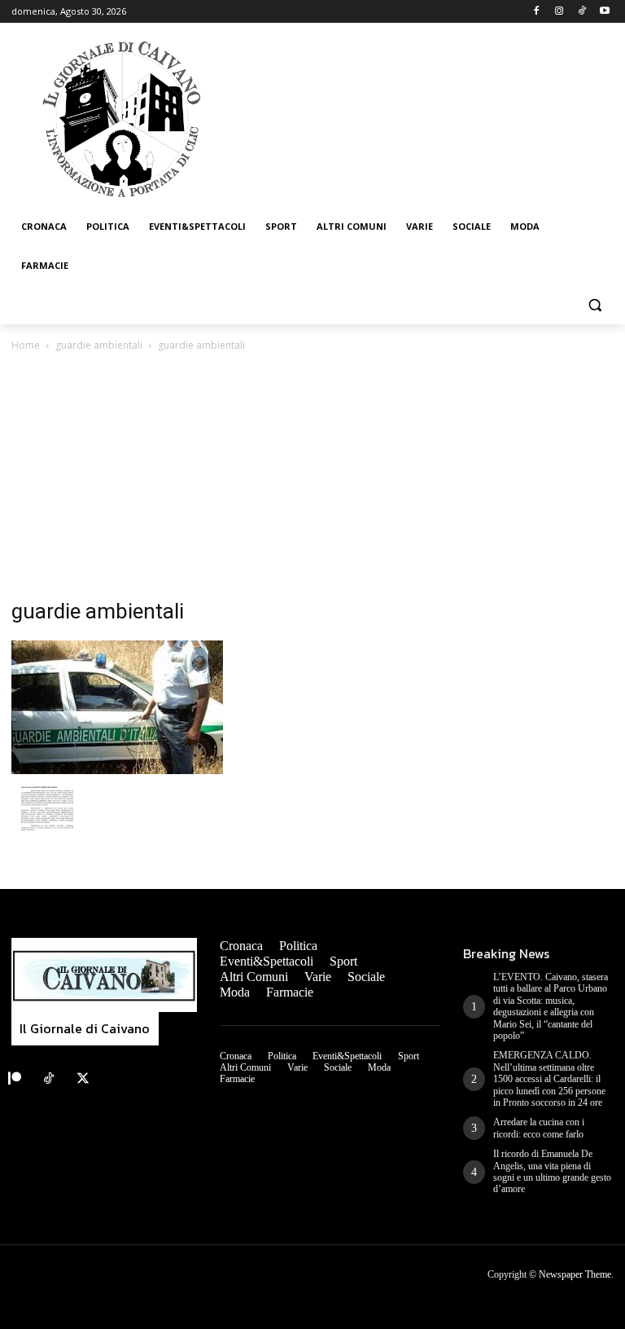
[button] (594, 305)
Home (25, 345)
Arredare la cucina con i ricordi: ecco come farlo (538, 1127)
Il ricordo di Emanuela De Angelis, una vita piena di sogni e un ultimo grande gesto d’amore (552, 1171)
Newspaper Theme (575, 1274)
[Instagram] (559, 11)
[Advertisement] (312, 477)
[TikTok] (581, 11)
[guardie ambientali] (117, 770)
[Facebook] (536, 11)
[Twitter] (83, 1079)
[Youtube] (604, 11)
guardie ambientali (98, 345)
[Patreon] (15, 1079)
